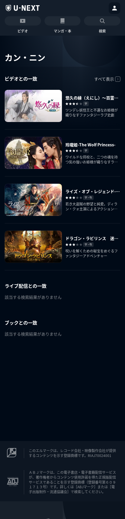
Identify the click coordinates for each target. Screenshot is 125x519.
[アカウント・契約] (114, 8)
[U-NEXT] (23, 8)
